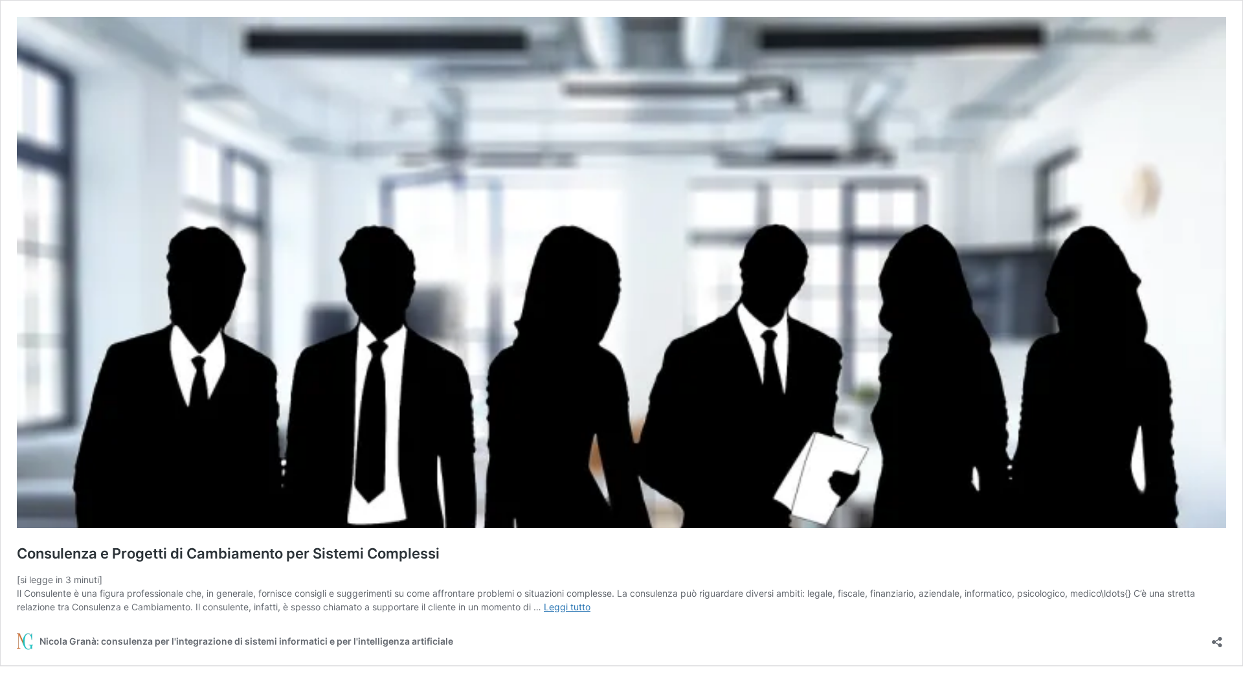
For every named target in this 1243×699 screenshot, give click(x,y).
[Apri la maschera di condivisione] (1217, 638)
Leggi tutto (567, 606)
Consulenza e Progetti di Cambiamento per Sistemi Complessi (228, 553)
